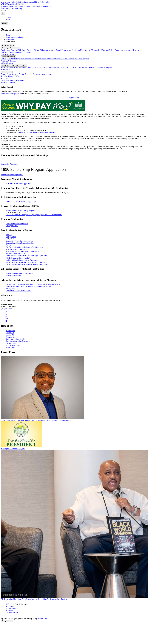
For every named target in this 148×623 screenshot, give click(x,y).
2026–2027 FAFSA (8, 82)
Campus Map (10, 335)
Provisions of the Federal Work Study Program (72, 59)
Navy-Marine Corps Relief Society (18, 291)
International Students (13, 275)
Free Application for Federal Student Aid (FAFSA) (38, 132)
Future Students (6, 6)
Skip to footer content (42, 2)
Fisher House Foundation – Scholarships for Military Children (28, 286)
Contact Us (10, 333)
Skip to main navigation (25, 2)
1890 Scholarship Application (12, 175)
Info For (20, 4)
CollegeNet (10, 239)
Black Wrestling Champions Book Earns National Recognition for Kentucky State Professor (34, 599)
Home (8, 35)
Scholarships (5, 70)
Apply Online (74, 97)
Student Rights (11, 608)
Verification (5, 78)
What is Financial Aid (29, 50)
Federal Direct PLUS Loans (29, 74)
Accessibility (10, 610)
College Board (11, 237)
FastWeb (9, 245)
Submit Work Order (13, 345)
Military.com (10, 288)
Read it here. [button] (42, 619)
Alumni (48, 6)
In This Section (7, 45)
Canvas (9, 4)
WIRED (4, 4)
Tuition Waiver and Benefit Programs (17, 52)
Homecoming (10, 347)
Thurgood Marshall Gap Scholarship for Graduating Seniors (27, 264)
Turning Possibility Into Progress (13, 449)
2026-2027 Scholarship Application (18, 184)
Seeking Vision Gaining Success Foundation (22, 260)
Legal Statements (12, 613)
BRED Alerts (10, 331)
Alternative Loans (45, 74)
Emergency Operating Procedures (18, 341)
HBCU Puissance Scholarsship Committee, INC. (23, 251)
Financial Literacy (59, 67)
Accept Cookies (7, 621)
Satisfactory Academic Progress (100, 67)
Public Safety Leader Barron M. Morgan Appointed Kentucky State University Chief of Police (35, 420)
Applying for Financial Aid (10, 48)
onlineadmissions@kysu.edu (11, 94)
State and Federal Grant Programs (114, 50)
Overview (15, 74)
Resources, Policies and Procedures (14, 65)
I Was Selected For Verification (12, 80)
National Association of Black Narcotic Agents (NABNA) (27, 255)
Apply (8, 19)
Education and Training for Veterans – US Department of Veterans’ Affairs (33, 284)
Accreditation (10, 606)
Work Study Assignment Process (43, 59)
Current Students (18, 6)
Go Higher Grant (12, 226)
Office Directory (7, 63)
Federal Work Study (8, 56)
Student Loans (7, 72)
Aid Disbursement (43, 50)
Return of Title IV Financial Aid (77, 67)
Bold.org (9, 235)
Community (29, 6)
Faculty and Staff (39, 6)
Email (14, 4)
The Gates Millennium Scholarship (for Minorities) (24, 247)
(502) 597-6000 (6, 309)
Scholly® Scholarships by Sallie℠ (18, 258)
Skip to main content (8, 2)
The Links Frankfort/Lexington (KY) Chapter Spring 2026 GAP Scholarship (34, 215)
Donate (8, 17)
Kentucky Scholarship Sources (17, 224)
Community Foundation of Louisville (19, 241)
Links (29, 67)
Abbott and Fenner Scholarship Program (20, 211)
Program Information (23, 59)
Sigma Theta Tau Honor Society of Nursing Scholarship (26, 262)
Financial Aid (10, 337)
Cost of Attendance (8, 54)
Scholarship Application (10, 164)
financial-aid (10, 39)
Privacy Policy (11, 343)
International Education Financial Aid (19, 273)
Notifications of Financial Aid (91, 50)
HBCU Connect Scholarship (16, 249)
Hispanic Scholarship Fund (15, 253)
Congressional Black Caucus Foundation (20, 243)
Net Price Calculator (8, 61)
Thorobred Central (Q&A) (10, 76)
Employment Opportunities (15, 339)
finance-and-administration (15, 37)
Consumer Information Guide (41, 67)
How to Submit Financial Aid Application (65, 50)
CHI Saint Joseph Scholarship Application (21, 201)
